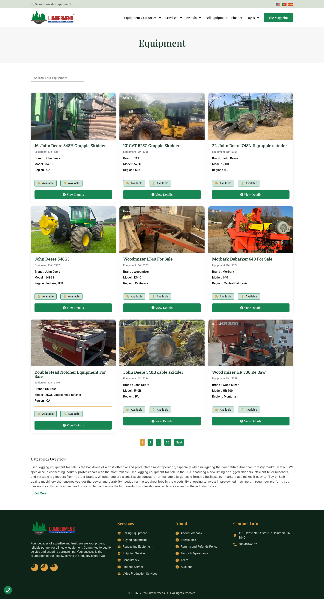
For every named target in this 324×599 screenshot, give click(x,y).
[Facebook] (34, 567)
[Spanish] (290, 4)
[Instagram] (44, 567)
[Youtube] (54, 567)
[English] (277, 4)
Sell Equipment (216, 18)
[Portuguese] (283, 4)
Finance (237, 18)
